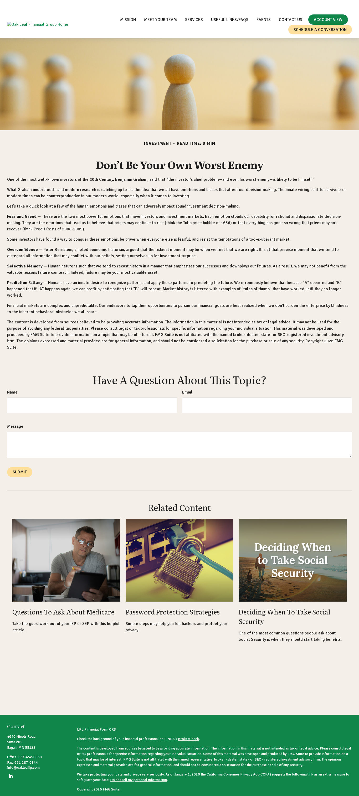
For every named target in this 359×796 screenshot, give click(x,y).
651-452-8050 (284, 5)
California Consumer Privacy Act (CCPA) (239, 774)
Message (15, 426)
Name (12, 392)
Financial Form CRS (100, 729)
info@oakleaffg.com (327, 5)
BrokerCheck (188, 739)
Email (187, 392)
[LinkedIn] (10, 775)
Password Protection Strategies (173, 611)
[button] (128, 19)
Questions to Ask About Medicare (63, 611)
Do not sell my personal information (138, 780)
